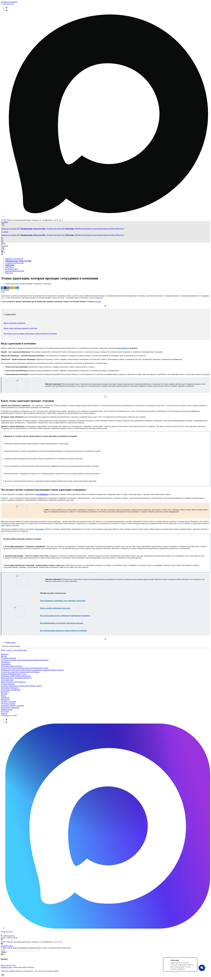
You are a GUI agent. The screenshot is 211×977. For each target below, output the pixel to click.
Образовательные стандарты (11, 666)
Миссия (4, 656)
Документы (5, 662)
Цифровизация (6, 709)
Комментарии (10, 642)
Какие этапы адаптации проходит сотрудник (20, 328)
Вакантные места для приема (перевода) (16, 678)
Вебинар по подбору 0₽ (10, 229)
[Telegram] (6, 8)
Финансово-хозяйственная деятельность (16, 676)
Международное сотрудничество (13, 682)
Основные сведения (8, 658)
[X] (5, 287)
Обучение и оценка (8, 704)
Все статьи (5, 711)
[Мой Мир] (17, 287)
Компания (4, 654)
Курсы (3, 696)
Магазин (4, 694)
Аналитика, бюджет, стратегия (12, 705)
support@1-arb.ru (7, 946)
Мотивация (5, 700)
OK (3, 975)
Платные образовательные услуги (13, 674)
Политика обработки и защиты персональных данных (21, 686)
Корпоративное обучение (106, 228)
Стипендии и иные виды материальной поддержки (20, 672)
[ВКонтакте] (2, 287)
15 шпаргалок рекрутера (55, 228)
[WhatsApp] (11, 287)
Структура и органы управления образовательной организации (25, 660)
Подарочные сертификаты (11, 690)
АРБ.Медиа (79, 228)
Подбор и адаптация (8, 702)
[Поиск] (3, 224)
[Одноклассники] (14, 287)
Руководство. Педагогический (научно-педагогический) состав (24, 668)
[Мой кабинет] (2, 239)
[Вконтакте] (6, 11)
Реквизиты (5, 692)
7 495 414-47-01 (8, 4)
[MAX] (107, 928)
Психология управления (10, 707)
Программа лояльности (9, 688)
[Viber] (8, 287)
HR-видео (120, 228)
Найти (4, 952)
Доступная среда (7, 680)
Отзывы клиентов (7, 684)
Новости (4, 713)
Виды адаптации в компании (14, 323)
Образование (6, 664)
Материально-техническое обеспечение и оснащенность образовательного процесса (32, 670)
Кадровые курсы (90, 228)
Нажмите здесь (6, 967)
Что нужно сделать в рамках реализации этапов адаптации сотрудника (30, 333)
